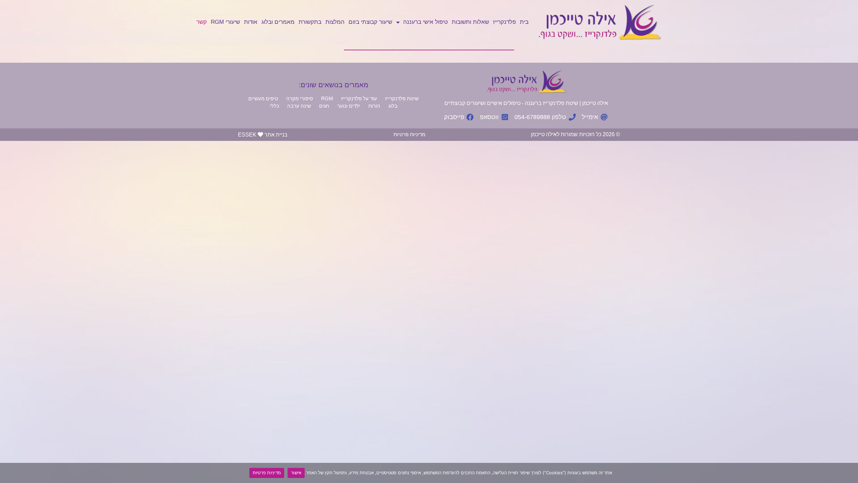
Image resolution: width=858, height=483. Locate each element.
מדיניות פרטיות (409, 134)
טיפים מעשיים (263, 98)
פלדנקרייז (504, 22)
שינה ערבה (299, 106)
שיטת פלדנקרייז (402, 98)
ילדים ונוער (348, 106)
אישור (296, 472)
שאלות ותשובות (470, 22)
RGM (327, 98)
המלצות (335, 22)
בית (524, 22)
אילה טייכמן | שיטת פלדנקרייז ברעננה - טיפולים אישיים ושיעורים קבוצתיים (526, 103)
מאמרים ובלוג (278, 22)
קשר (201, 22)
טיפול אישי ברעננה (425, 22)
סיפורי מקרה (299, 98)
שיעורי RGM (225, 22)
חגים (324, 106)
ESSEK (247, 135)
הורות (374, 106)
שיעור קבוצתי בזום (370, 22)
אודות (250, 22)
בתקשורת (310, 22)
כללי (274, 106)
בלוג (392, 106)
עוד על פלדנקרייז (359, 98)
